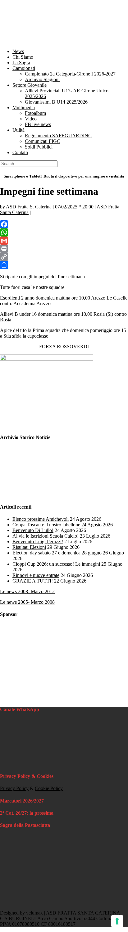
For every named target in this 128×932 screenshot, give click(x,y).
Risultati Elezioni (29, 547)
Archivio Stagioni (42, 79)
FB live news (38, 124)
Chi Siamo (22, 57)
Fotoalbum (35, 113)
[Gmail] (64, 241)
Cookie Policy (49, 788)
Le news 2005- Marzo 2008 (27, 602)
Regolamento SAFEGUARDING (58, 135)
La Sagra (21, 62)
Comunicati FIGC (42, 141)
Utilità (18, 130)
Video (31, 118)
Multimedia (23, 107)
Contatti (20, 152)
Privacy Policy (14, 788)
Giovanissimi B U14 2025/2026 (56, 102)
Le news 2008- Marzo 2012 (27, 591)
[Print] (64, 249)
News (18, 51)
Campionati (23, 68)
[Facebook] (64, 224)
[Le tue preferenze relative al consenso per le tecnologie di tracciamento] (117, 921)
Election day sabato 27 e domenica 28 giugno (57, 552)
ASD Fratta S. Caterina (29, 206)
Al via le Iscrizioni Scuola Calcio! (45, 536)
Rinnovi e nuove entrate (35, 575)
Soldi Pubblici (39, 146)
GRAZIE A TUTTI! (32, 580)
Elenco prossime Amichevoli (40, 519)
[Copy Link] (64, 257)
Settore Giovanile (29, 85)
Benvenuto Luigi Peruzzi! (37, 541)
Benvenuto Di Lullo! (32, 530)
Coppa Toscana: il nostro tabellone (46, 524)
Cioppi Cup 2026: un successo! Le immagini (56, 564)
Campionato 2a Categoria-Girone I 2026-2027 (70, 73)
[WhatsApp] (64, 232)
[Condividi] (64, 265)
